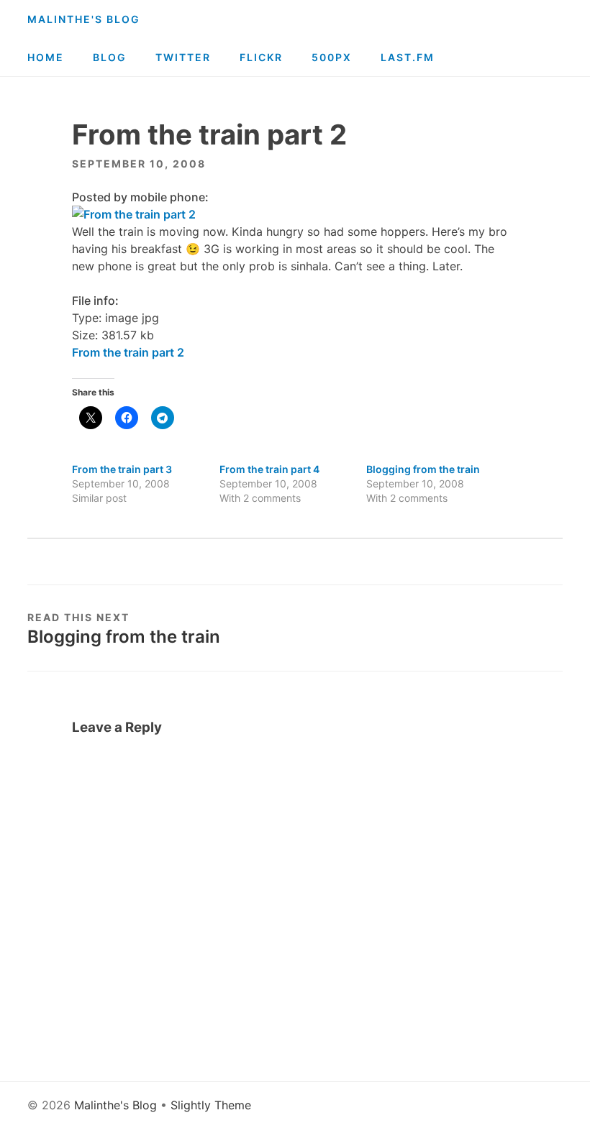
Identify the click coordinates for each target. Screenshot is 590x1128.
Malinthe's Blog (83, 19)
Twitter (183, 57)
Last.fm (408, 57)
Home (45, 57)
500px (332, 57)
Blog (110, 57)
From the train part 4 (269, 469)
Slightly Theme (211, 1105)
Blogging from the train (423, 469)
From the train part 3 (122, 469)
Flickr (261, 57)
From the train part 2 (128, 352)
